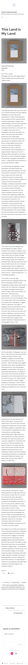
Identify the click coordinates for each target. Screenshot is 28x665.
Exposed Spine (14, 585)
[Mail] (16, 653)
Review (24, 582)
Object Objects (10, 608)
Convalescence (17, 613)
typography (22, 589)
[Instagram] (12, 653)
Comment (20, 644)
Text (24, 587)
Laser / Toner (4, 587)
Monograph (12, 587)
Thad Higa (4, 68)
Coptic (7, 585)
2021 (4, 585)
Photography (18, 587)
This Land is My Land (12, 589)
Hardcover (21, 585)
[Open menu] (2, 17)
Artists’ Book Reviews (9, 12)
